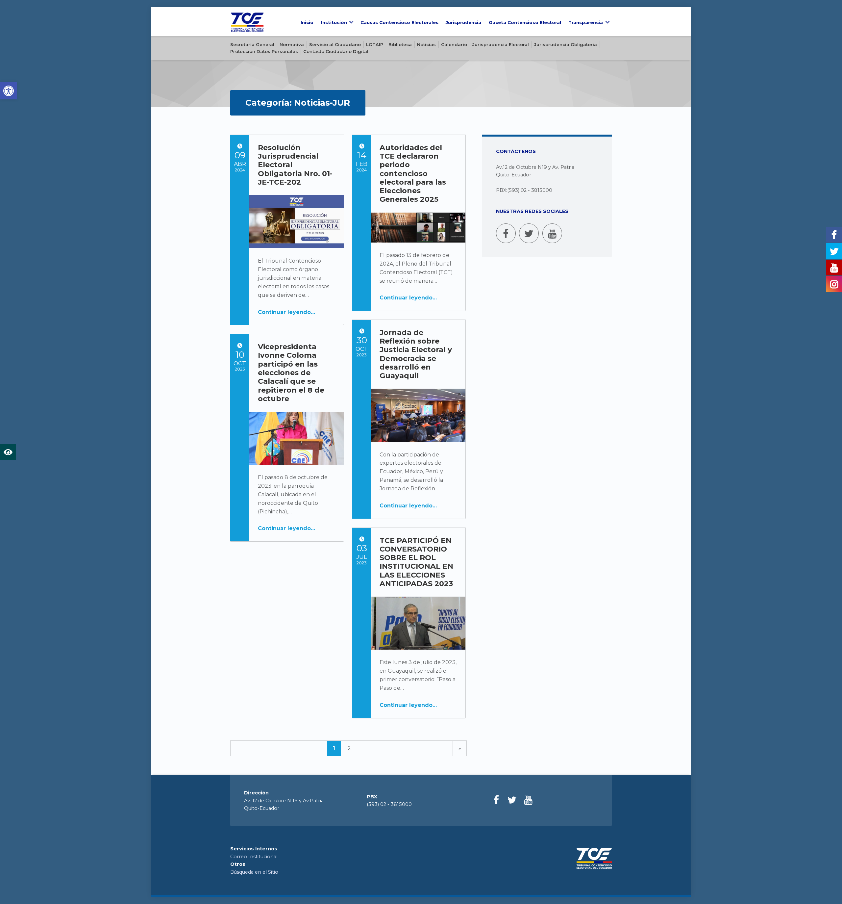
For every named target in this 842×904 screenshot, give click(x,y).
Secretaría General (252, 44)
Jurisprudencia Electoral (500, 44)
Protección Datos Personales (264, 51)
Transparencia (585, 22)
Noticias (426, 44)
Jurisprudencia (463, 22)
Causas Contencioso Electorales (399, 22)
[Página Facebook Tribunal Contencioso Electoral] (506, 233)
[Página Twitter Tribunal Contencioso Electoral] (529, 233)
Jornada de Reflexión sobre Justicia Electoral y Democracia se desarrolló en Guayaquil (416, 354)
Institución (334, 22)
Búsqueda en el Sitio (254, 872)
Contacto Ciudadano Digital (335, 51)
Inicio (307, 22)
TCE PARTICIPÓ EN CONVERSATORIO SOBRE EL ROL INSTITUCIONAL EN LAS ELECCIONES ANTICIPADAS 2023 (416, 562)
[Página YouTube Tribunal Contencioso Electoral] (552, 233)
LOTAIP (374, 44)
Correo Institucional (254, 857)
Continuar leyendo (284, 312)
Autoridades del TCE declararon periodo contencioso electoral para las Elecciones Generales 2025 (413, 173)
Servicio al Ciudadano (335, 44)
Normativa (292, 44)
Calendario (454, 44)
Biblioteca (400, 44)
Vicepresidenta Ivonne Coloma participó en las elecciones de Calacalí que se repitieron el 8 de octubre (291, 372)
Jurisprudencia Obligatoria (565, 44)
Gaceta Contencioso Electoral (525, 22)
